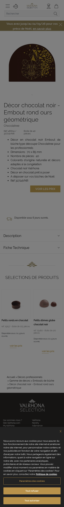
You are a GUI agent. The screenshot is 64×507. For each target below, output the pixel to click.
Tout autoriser (32, 500)
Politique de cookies (46, 474)
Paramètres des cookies (32, 481)
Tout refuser (32, 491)
